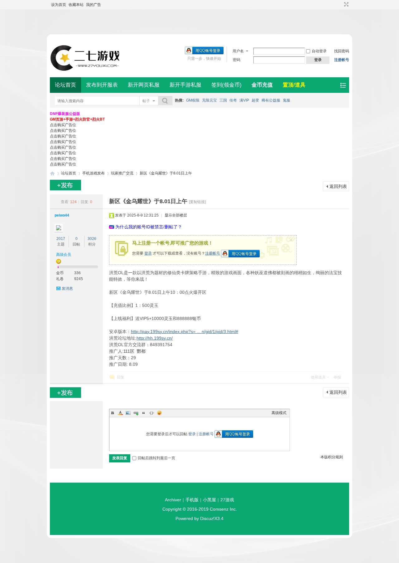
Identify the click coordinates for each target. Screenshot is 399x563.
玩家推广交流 (122, 173)
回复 (120, 377)
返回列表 (338, 186)
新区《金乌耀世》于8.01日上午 (166, 173)
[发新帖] (65, 185)
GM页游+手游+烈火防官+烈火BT (77, 119)
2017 (60, 238)
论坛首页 (65, 85)
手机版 (192, 499)
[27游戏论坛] (86, 70)
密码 (236, 60)
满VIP (244, 100)
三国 (223, 100)
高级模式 (279, 413)
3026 (92, 238)
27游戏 (227, 499)
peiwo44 (62, 215)
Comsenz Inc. (223, 509)
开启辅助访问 (340, 4)
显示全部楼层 (176, 215)
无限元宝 (209, 100)
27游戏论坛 (52, 173)
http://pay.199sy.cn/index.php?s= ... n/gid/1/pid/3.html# (184, 331)
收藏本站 (76, 4)
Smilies (159, 413)
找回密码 (341, 51)
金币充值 (262, 85)
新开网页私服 (144, 85)
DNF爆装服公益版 (65, 114)
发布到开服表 (102, 85)
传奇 (233, 100)
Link (136, 413)
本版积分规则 (331, 457)
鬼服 (286, 100)
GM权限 (193, 100)
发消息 (67, 288)
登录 (148, 253)
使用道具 (318, 377)
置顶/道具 (294, 85)
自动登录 (319, 51)
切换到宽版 (345, 4)
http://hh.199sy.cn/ (155, 338)
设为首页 (58, 4)
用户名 (238, 51)
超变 (255, 100)
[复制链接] (197, 202)
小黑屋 (209, 499)
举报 (337, 377)
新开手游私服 (185, 85)
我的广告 (93, 4)
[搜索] (165, 100)
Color (120, 413)
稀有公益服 (271, 100)
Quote (144, 413)
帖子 (146, 101)
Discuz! (207, 518)
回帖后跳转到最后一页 (156, 458)
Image (128, 413)
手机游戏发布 (93, 173)
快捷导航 (343, 85)
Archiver (173, 499)
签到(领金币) (226, 85)
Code (151, 413)
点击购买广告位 (63, 125)
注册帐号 (341, 60)
